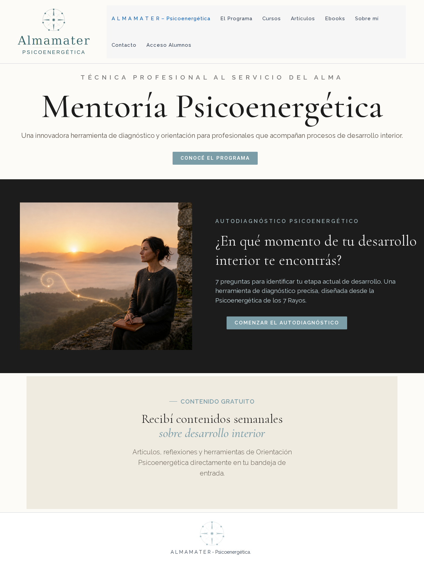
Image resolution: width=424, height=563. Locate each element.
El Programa (236, 19)
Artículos (303, 19)
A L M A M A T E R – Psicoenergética (161, 19)
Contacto (124, 45)
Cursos (271, 19)
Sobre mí (367, 19)
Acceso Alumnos (168, 45)
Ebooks (335, 19)
